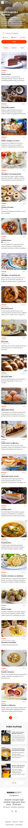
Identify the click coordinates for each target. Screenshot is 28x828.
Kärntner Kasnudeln (8, 642)
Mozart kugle (6, 609)
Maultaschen (6, 543)
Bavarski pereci (7, 308)
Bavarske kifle (6, 377)
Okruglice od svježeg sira (10, 275)
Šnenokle (4, 342)
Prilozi (3, 172)
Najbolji (6, 47)
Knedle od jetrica (7, 672)
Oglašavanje (8, 821)
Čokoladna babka (8, 107)
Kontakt (21, 821)
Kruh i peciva (5, 105)
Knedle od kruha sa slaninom (12, 576)
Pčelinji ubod (6, 509)
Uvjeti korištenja (10, 824)
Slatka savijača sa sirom (10, 141)
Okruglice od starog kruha (11, 174)
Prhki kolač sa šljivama (10, 443)
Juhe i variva (4, 541)
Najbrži (22, 47)
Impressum (15, 821)
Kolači (3, 441)
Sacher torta (6, 74)
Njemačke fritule (7, 410)
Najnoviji (14, 47)
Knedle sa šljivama (8, 705)
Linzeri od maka (7, 207)
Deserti (3, 72)
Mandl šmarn (6, 240)
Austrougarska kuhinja (8, 640)
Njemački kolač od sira (10, 476)
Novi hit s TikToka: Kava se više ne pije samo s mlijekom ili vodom (18, 767)
